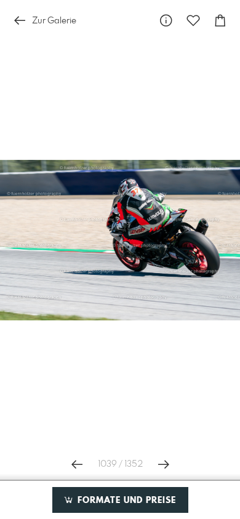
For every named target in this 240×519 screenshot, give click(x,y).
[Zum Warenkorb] (220, 20)
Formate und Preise (125, 500)
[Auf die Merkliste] (193, 20)
